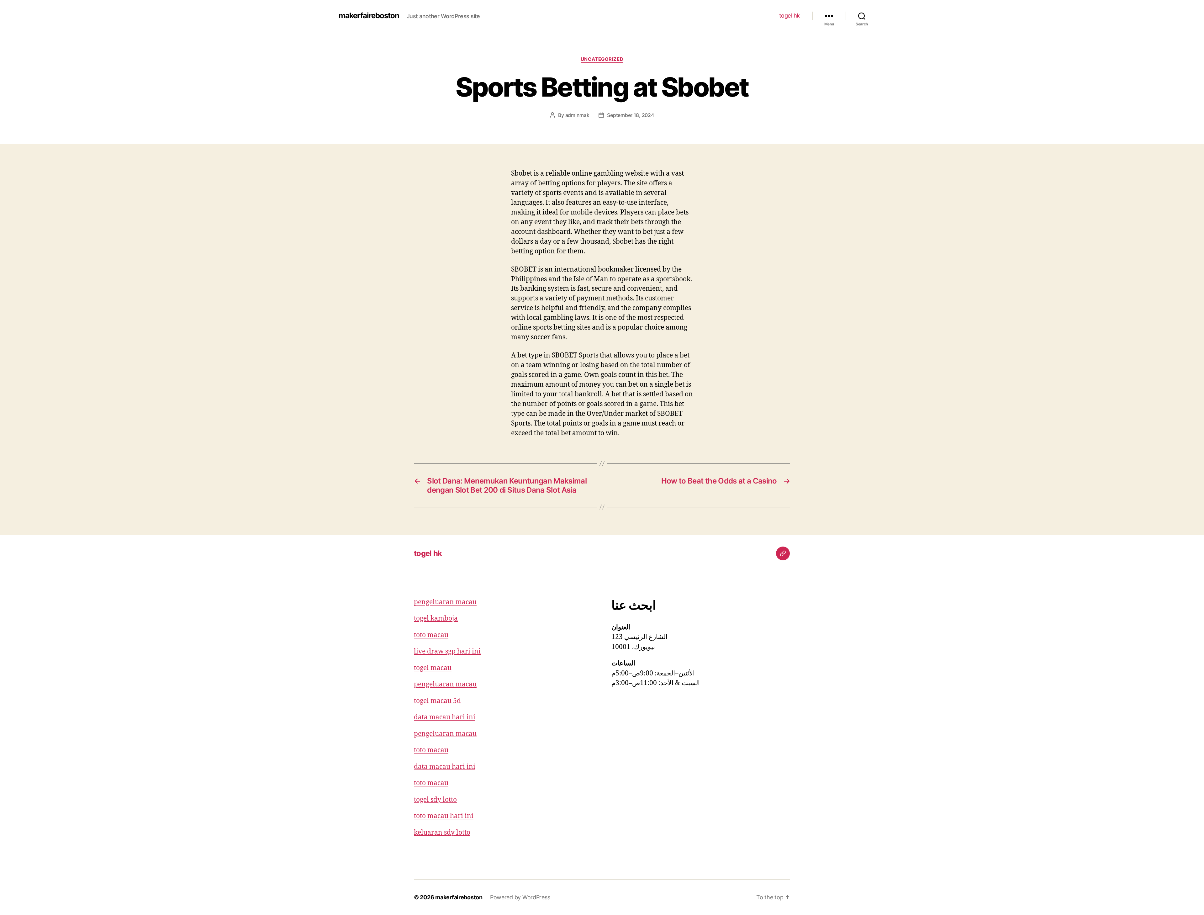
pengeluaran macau (445, 602)
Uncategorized (602, 59)
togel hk (789, 15)
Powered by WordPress (520, 897)
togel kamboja (436, 618)
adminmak (577, 115)
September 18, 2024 (630, 115)
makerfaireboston (369, 15)
